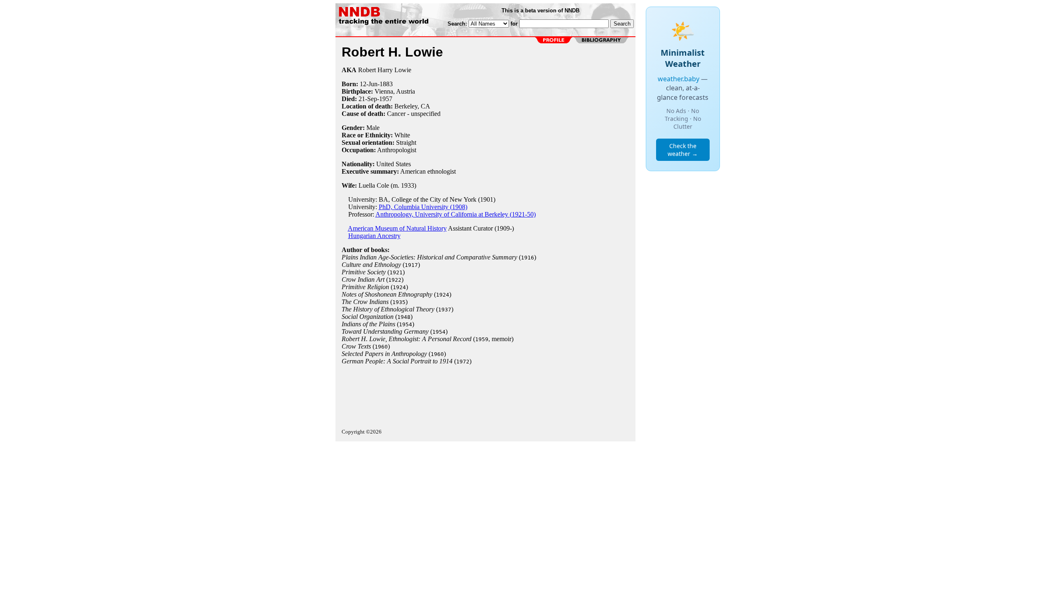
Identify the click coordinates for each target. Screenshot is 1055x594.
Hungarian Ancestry (374, 235)
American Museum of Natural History (397, 228)
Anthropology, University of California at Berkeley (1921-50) (455, 214)
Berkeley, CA (412, 106)
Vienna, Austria (395, 91)
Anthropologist (396, 149)
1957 (385, 98)
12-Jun (368, 83)
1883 (386, 83)
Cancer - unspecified (414, 113)
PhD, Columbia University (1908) (423, 206)
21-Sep (368, 98)
